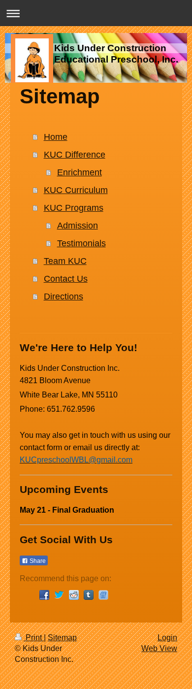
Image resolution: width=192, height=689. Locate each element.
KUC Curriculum (76, 190)
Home (55, 137)
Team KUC (65, 261)
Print (34, 637)
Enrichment (79, 172)
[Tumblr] (89, 595)
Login (167, 637)
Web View (159, 648)
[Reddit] (74, 595)
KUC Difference (74, 155)
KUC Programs (73, 208)
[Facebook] (44, 595)
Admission (77, 225)
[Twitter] (59, 595)
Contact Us (66, 279)
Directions (63, 296)
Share (37, 561)
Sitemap (62, 637)
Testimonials (81, 243)
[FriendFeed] (103, 595)
